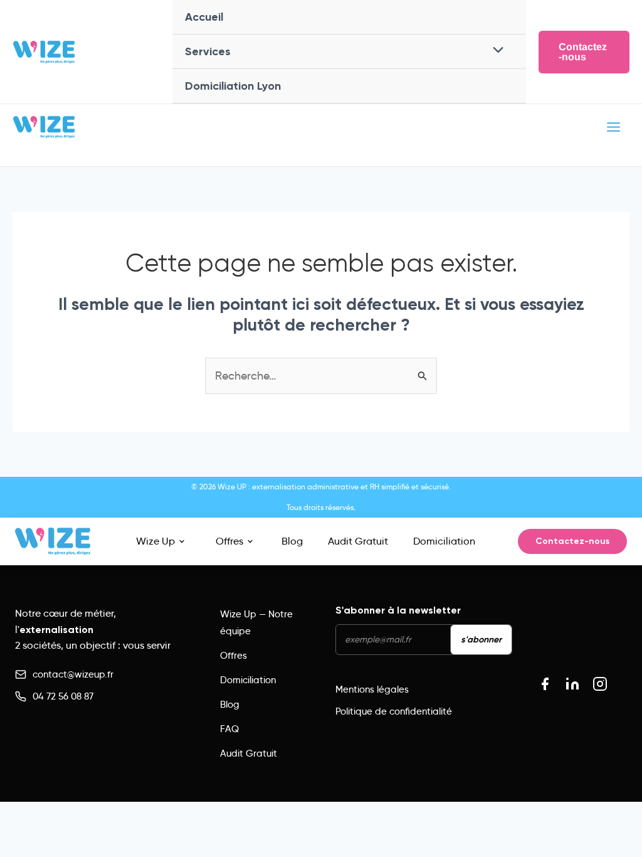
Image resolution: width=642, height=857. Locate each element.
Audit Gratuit (358, 541)
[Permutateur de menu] (494, 51)
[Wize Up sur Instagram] (600, 683)
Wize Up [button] (155, 541)
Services (208, 51)
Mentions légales (372, 689)
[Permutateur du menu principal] (613, 126)
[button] (584, 52)
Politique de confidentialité (393, 711)
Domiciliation (444, 541)
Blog (292, 541)
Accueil (204, 17)
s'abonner (481, 639)
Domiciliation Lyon (233, 86)
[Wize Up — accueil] (52, 541)
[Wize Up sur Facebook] (544, 683)
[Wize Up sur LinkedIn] (572, 683)
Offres (229, 541)
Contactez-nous (572, 541)
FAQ (229, 729)
